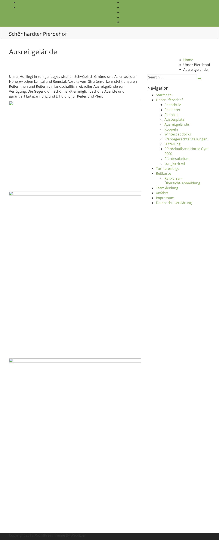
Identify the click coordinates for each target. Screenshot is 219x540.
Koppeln (171, 129)
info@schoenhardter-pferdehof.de (45, 7)
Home (188, 59)
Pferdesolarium (176, 158)
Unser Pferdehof (169, 100)
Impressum (165, 198)
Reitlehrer (172, 109)
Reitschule (172, 104)
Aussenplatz (174, 119)
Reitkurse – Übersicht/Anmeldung (182, 181)
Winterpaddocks (177, 134)
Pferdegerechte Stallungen (185, 139)
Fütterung (172, 144)
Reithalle (171, 114)
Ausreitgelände (176, 124)
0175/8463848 (29, 2)
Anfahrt (162, 193)
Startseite (164, 95)
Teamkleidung (167, 188)
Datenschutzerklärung (174, 202)
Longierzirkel (174, 163)
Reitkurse (163, 173)
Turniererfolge (167, 168)
